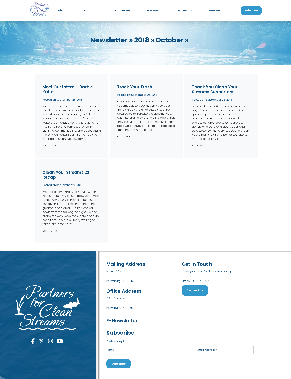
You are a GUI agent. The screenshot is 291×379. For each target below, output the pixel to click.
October (170, 40)
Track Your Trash (134, 87)
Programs (91, 10)
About (62, 10)
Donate (214, 10)
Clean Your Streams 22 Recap (65, 175)
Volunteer (251, 10)
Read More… (50, 145)
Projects (153, 10)
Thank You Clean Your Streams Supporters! (214, 89)
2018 (141, 40)
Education (122, 10)
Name (110, 350)
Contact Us (184, 10)
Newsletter (109, 40)
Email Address (207, 350)
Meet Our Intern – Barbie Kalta (67, 89)
